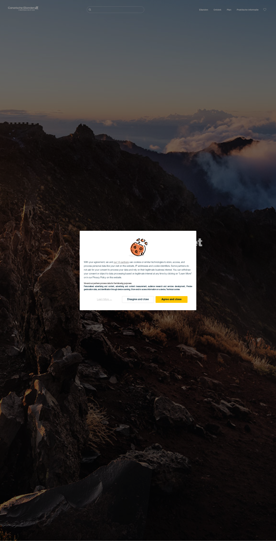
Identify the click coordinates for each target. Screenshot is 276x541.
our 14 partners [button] (121, 262)
